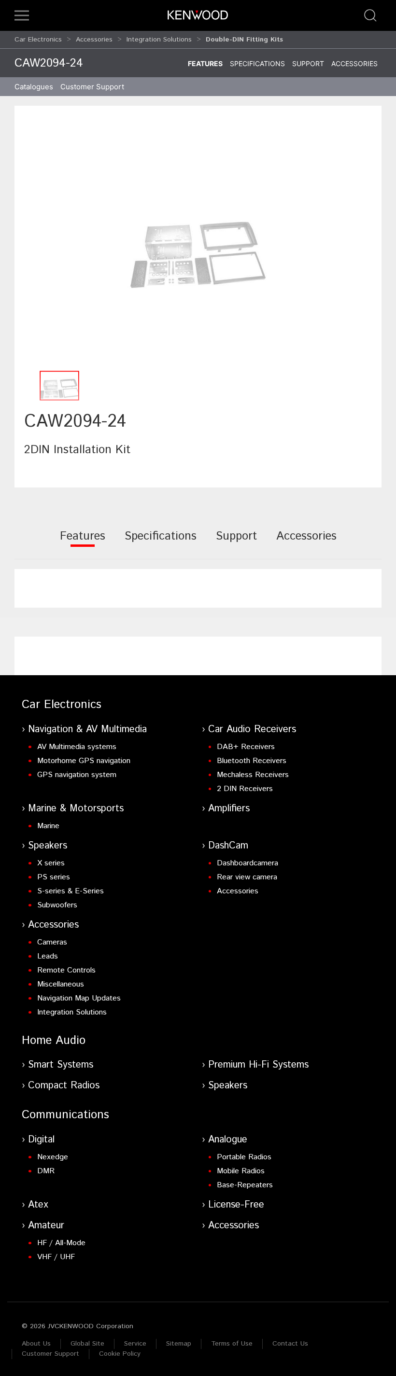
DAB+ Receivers (246, 746)
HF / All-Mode (61, 1243)
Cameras (52, 942)
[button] (21, 15)
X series (51, 863)
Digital (41, 1140)
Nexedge (52, 1157)
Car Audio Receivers (252, 730)
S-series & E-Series (70, 891)
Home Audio (53, 1040)
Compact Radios (63, 1086)
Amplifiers (229, 809)
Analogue (227, 1140)
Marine (48, 826)
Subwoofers (57, 905)
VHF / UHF (56, 1257)
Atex (38, 1205)
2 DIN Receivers (245, 788)
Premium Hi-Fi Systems (258, 1065)
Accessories (94, 39)
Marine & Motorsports (76, 809)
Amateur (46, 1226)
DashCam (228, 846)
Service (135, 1343)
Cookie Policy (120, 1354)
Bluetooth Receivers (251, 760)
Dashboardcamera (247, 863)
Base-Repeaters (245, 1185)
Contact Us (290, 1343)
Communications (65, 1115)
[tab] (82, 542)
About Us (36, 1343)
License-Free (236, 1205)
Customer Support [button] (92, 86)
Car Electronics (38, 39)
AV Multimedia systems (76, 746)
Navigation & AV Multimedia (87, 730)
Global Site (87, 1343)
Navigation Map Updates (79, 998)
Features (205, 63)
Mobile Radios (241, 1171)
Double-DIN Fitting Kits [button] (244, 39)
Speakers (47, 846)
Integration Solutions (159, 39)
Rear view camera (247, 877)
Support (308, 63)
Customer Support (50, 1354)
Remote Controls (66, 970)
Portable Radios (244, 1157)
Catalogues (33, 86)
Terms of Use (232, 1343)
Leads (47, 956)
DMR (46, 1171)
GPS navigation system (76, 774)
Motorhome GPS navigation (83, 760)
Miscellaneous (60, 984)
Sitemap (178, 1343)
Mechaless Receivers (253, 774)
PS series (53, 877)
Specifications (257, 63)
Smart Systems (60, 1065)
